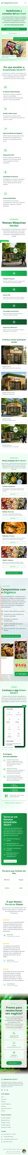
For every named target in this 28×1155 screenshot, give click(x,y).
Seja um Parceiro (13, 33)
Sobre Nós (3, 1099)
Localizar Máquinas (6, 1104)
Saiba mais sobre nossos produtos (11, 636)
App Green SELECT (5, 1108)
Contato (3, 1110)
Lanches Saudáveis (6, 1118)
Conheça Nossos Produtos (12, 29)
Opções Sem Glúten (6, 1127)
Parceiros (3, 1106)
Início (2, 1097)
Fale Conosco (13, 1063)
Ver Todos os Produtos (12, 573)
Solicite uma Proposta (10, 861)
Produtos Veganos (5, 1125)
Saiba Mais (13, 494)
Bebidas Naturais (5, 1120)
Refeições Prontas (5, 1122)
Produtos (3, 1101)
